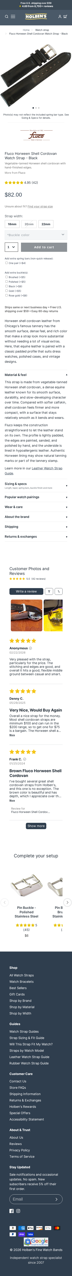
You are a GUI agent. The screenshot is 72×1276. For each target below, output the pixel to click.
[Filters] (49, 591)
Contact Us (17, 1081)
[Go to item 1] (26, 615)
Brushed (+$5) (17, 277)
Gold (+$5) (15, 290)
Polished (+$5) (17, 281)
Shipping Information (25, 1094)
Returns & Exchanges (25, 1100)
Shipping (11, 526)
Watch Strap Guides (24, 1031)
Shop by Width (20, 1013)
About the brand (17, 517)
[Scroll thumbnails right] (58, 615)
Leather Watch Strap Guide (29, 1057)
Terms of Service (21, 1156)
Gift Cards (17, 994)
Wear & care (14, 507)
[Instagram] (18, 1211)
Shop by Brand (20, 1000)
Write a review (26, 591)
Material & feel (16, 375)
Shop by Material (21, 1007)
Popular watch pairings (22, 497)
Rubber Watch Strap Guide (29, 1063)
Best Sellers (18, 988)
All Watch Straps (21, 975)
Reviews (15, 1144)
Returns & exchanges (21, 536)
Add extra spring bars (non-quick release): (29, 258)
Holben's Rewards (22, 1106)
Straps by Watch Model (26, 1050)
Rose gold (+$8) (18, 295)
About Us (16, 1137)
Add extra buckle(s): (16, 272)
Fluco (21, 172)
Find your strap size (40, 206)
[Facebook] (11, 1211)
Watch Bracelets (21, 981)
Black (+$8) (15, 286)
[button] (33, 108)
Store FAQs (17, 1087)
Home (26, 29)
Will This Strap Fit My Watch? (31, 1044)
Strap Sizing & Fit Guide (26, 1038)
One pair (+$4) (17, 263)
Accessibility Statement (26, 1119)
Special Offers (19, 1113)
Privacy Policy (19, 1150)
